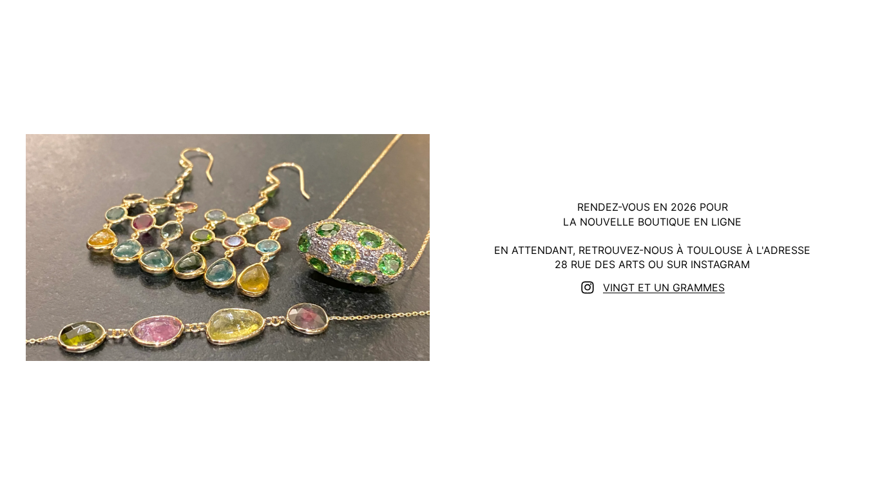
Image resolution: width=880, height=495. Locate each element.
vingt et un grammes (664, 287)
